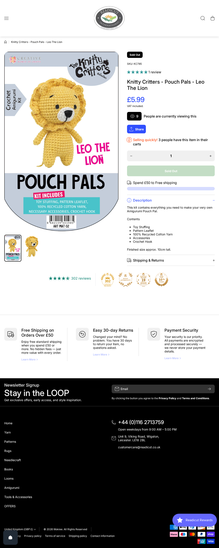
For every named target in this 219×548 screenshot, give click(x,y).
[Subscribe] (209, 389)
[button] (212, 18)
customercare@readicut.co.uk (139, 447)
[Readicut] (109, 18)
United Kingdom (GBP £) (18, 529)
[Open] (10, 537)
